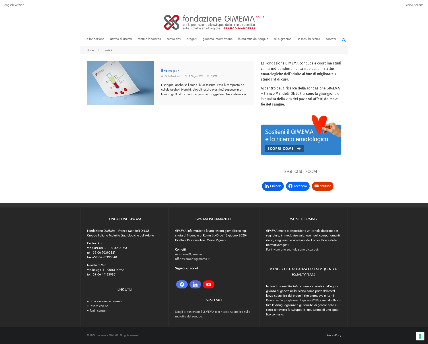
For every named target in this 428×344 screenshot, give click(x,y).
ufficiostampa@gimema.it (192, 259)
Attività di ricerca (121, 39)
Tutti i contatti (98, 311)
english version (14, 5)
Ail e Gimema (283, 39)
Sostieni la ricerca (308, 39)
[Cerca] (344, 38)
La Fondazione (95, 39)
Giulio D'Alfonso (173, 76)
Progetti (192, 39)
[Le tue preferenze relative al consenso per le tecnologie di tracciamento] (420, 336)
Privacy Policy (334, 335)
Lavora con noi (99, 306)
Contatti (331, 39)
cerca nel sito (415, 5)
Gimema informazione (218, 39)
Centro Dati (174, 39)
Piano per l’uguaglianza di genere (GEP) (292, 300)
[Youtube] (208, 284)
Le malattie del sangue (253, 39)
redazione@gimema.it (189, 254)
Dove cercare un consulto (106, 301)
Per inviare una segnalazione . (292, 249)
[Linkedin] (195, 284)
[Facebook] (182, 284)
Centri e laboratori (149, 39)
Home (90, 50)
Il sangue (170, 71)
